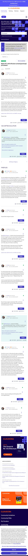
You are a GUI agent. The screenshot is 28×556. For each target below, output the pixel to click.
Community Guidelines (8, 515)
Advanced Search (5, 39)
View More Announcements (14, 485)
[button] (26, 77)
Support (22, 11)
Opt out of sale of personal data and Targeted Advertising (14, 546)
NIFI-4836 (11, 186)
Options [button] (4, 56)
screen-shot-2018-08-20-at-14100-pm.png (11, 252)
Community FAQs (6, 518)
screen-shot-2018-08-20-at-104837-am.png (11, 113)
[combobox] (14, 36)
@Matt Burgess (7, 137)
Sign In (3, 16)
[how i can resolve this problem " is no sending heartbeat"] (26, 161)
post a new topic (18, 48)
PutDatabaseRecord (5, 179)
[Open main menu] (26, 17)
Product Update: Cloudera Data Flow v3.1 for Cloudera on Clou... (13, 482)
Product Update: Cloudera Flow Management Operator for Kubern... (13, 477)
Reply (23, 120)
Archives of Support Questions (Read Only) (10, 54)
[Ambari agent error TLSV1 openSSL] (1, 161)
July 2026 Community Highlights (8, 465)
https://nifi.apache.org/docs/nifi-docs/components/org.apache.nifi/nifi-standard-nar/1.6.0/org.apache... (12, 146)
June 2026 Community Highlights (8, 468)
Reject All (14, 549)
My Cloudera (5, 521)
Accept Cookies (14, 553)
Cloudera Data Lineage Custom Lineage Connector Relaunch (14, 472)
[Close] (26, 527)
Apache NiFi (7, 68)
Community (4, 11)
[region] (14, 540)
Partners (16, 11)
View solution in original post (7, 150)
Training (11, 11)
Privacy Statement (17, 543)
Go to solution (21, 61)
